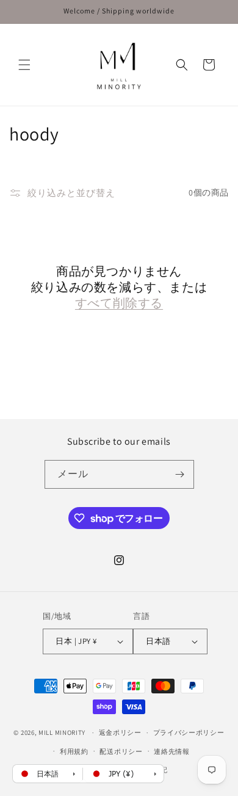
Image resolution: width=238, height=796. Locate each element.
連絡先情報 (172, 751)
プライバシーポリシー (189, 732)
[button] (24, 64)
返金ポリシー (120, 732)
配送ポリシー (120, 751)
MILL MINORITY (61, 732)
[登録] (180, 474)
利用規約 (74, 751)
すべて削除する (119, 303)
